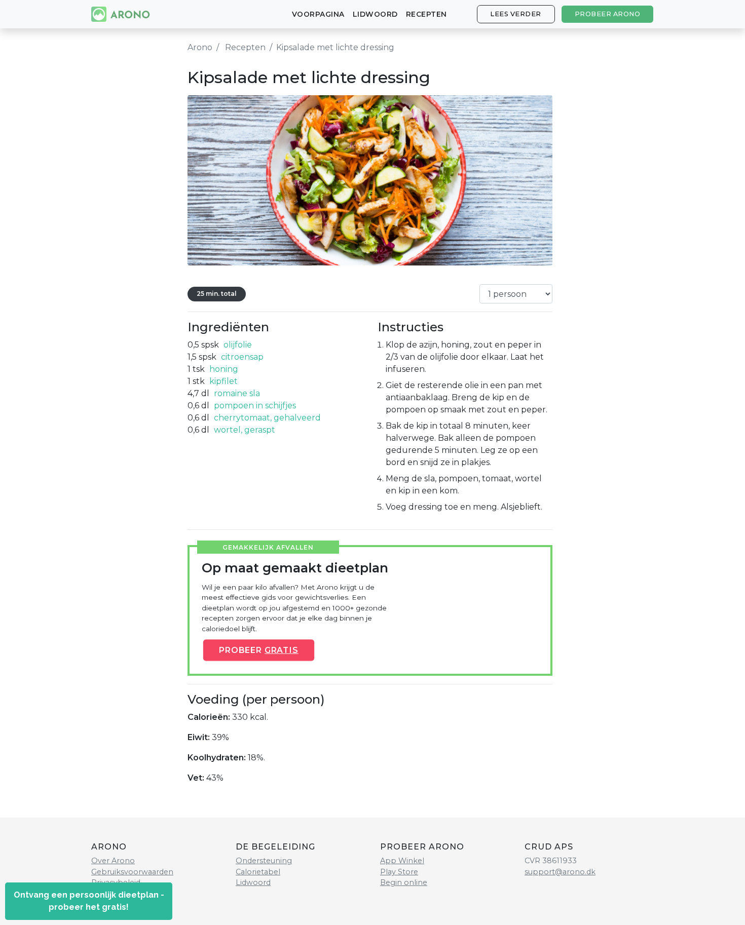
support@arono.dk (560, 871)
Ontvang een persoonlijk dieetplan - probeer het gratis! (89, 901)
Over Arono (113, 860)
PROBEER (258, 649)
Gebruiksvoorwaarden (132, 871)
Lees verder (515, 14)
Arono (200, 47)
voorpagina (318, 14)
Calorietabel (258, 871)
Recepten (426, 14)
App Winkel (402, 860)
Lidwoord (375, 14)
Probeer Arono (608, 14)
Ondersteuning (264, 860)
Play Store (399, 871)
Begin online (403, 882)
